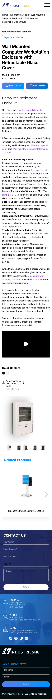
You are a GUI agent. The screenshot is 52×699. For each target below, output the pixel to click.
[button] (46, 494)
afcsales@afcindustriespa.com (23, 633)
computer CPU (9, 195)
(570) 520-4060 (16, 607)
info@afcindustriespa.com (21, 630)
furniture (35, 170)
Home (5, 15)
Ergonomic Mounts (19, 15)
